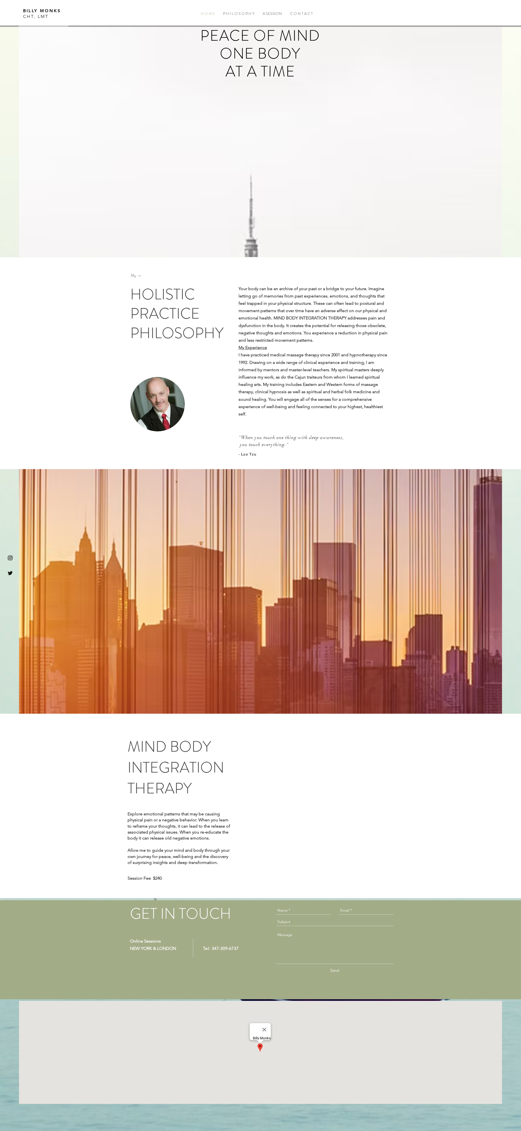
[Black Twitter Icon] (10, 573)
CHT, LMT (36, 16)
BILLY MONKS (42, 10)
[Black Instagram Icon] (10, 558)
